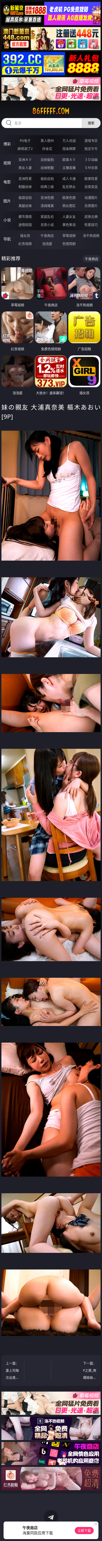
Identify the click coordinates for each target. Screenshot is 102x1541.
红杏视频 (25, 243)
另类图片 (91, 205)
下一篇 (88, 1371)
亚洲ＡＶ (25, 159)
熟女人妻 (25, 167)
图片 (7, 201)
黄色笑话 (69, 224)
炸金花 (47, 148)
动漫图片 (91, 197)
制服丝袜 (25, 186)
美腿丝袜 (25, 205)
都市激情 (25, 216)
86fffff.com (51, 111)
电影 (7, 182)
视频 (7, 163)
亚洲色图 (47, 197)
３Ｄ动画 (91, 159)
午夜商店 (47, 235)
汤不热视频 (91, 235)
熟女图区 (69, 205)
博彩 (7, 144)
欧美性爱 (91, 178)
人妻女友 (69, 216)
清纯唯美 (47, 205)
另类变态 (91, 186)
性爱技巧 (91, 224)
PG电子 (25, 140)
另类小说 (47, 224)
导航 (7, 239)
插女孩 (25, 235)
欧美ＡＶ (69, 159)
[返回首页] (96, 1531)
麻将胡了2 (25, 148)
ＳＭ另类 (91, 167)
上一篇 (12, 1371)
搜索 (91, 123)
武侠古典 (91, 216)
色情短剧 (69, 243)
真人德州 (47, 140)
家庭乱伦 (47, 216)
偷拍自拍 (47, 178)
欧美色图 (69, 197)
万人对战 (69, 140)
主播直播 (69, 167)
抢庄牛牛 (91, 148)
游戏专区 (91, 140)
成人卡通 (69, 178)
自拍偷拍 (47, 159)
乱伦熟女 (69, 186)
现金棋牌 (69, 148)
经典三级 (47, 186)
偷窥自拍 (25, 197)
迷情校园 (25, 224)
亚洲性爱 (25, 178)
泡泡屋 (47, 243)
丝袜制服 (47, 167)
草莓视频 (69, 235)
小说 (7, 220)
